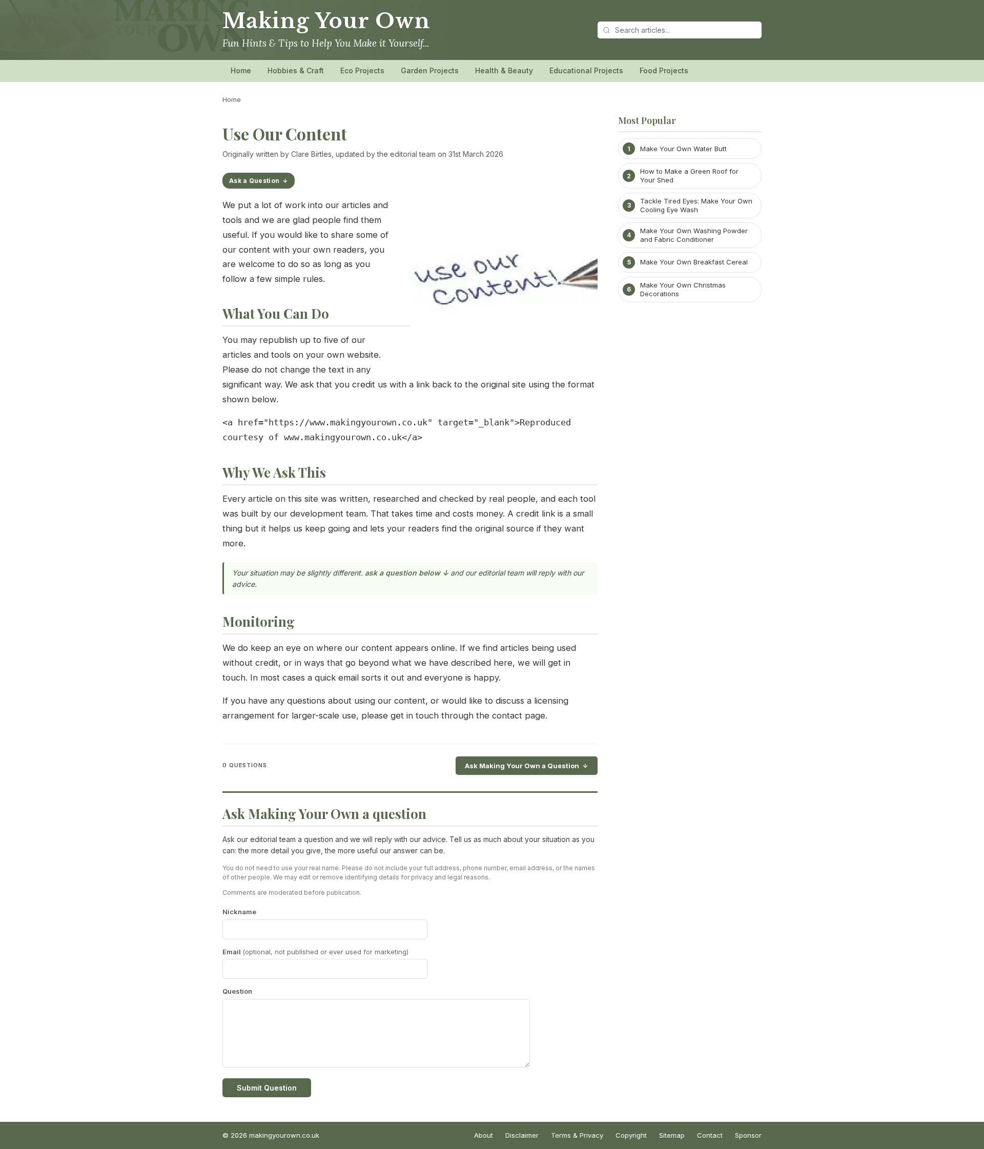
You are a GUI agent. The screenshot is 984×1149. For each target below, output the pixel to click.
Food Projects (664, 70)
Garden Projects (430, 70)
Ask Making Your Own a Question (522, 766)
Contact (710, 1135)
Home (241, 70)
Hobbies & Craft (296, 70)
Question (237, 991)
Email (315, 952)
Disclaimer (522, 1135)
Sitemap (672, 1135)
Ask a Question (254, 180)
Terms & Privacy (577, 1135)
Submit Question (267, 1087)
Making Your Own (326, 21)
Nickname (239, 912)
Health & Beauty (504, 70)
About (483, 1135)
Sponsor (748, 1135)
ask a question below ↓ (406, 572)
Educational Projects (586, 70)
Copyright (631, 1135)
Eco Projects (362, 70)
